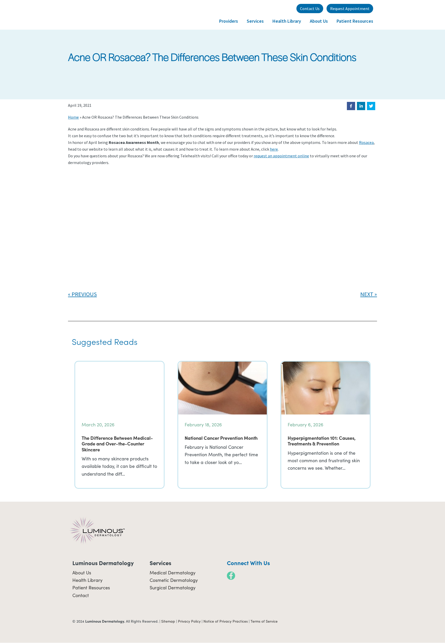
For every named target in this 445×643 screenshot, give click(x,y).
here (274, 149)
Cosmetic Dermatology (174, 580)
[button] (351, 106)
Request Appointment (350, 8)
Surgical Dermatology (172, 587)
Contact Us (310, 8)
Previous (84, 294)
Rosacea (366, 142)
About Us (81, 572)
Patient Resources (91, 587)
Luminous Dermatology (93, 14)
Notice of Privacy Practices (225, 621)
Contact (80, 595)
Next (366, 294)
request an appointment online (281, 155)
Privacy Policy (189, 621)
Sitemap (168, 621)
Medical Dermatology (172, 572)
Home (73, 117)
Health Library (87, 580)
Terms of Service (264, 621)
